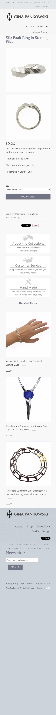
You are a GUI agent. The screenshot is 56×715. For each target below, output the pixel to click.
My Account (35, 2)
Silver (35, 214)
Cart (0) (45, 2)
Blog (26, 2)
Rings (29, 214)
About (24, 26)
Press (37, 7)
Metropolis (20, 214)
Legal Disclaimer (27, 584)
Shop (33, 26)
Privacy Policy (12, 584)
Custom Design (40, 32)
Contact (45, 7)
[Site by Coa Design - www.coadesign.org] (48, 588)
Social (20, 2)
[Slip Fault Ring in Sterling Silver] (28, 71)
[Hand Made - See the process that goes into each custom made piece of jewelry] (28, 296)
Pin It (35, 225)
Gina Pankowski (12, 588)
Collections (43, 26)
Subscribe (11, 2)
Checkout (45, 545)
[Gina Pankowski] (28, 17)
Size (7, 186)
